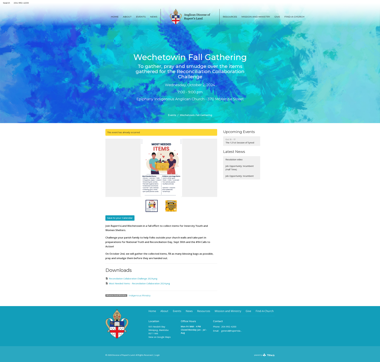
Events (141, 16)
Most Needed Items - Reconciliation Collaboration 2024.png (139, 283)
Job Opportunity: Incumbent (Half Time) (239, 167)
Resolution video (234, 159)
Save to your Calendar (120, 218)
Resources (230, 16)
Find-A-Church (294, 16)
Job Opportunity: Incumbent (239, 175)
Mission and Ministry (256, 16)
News (153, 16)
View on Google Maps (159, 336)
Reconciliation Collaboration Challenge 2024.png (133, 278)
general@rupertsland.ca (231, 330)
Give (277, 16)
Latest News (234, 151)
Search (6, 3)
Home (114, 16)
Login (157, 355)
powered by (262, 357)
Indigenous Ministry (140, 295)
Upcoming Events (239, 132)
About (127, 16)
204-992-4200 (21, 3)
